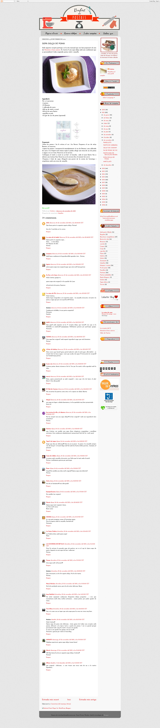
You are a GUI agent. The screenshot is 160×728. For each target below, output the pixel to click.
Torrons (102, 284)
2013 (103, 171)
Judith (48, 322)
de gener (107, 115)
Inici (69, 700)
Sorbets (102, 279)
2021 (103, 193)
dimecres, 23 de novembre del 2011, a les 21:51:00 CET (73, 293)
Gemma (48, 428)
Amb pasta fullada (106, 232)
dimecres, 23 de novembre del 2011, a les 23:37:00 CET (67, 400)
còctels (102, 244)
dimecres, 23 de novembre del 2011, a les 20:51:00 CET (69, 253)
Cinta (48, 481)
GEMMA (49, 517)
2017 (103, 182)
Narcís (48, 502)
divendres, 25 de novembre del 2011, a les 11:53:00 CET (67, 560)
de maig (106, 126)
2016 (103, 179)
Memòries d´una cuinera (52, 50)
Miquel (48, 400)
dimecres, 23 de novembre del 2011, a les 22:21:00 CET (69, 364)
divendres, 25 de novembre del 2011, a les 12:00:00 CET (68, 571)
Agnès (48, 264)
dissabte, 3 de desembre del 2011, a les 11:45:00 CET (66, 663)
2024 (104, 199)
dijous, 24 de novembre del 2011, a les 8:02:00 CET (66, 428)
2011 (103, 112)
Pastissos (102, 272)
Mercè (48, 650)
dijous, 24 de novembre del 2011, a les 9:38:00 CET (72, 456)
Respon (48, 231)
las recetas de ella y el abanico (55, 412)
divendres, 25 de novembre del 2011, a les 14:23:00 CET (72, 594)
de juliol (106, 132)
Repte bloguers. (105, 277)
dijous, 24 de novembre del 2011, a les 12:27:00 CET (65, 481)
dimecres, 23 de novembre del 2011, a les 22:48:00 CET (75, 389)
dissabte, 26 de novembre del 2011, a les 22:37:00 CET (67, 619)
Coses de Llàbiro (51, 456)
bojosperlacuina (51, 491)
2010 (103, 109)
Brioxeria (103, 241)
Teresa (48, 560)
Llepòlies (60, 213)
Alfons (48, 663)
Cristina (111, 69)
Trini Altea (49, 609)
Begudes (102, 234)
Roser (48, 468)
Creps (101, 248)
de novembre (108, 140)
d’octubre (107, 137)
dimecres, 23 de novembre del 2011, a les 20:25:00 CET (66, 223)
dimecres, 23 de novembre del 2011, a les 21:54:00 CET (67, 308)
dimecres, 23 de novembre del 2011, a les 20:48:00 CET (76, 237)
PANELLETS (107, 142)
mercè (48, 376)
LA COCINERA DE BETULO (55, 544)
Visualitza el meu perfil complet (107, 73)
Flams (102, 253)
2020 (104, 191)
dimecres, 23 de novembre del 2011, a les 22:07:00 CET (67, 322)
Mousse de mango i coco (109, 314)
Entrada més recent (50, 700)
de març (106, 120)
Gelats (102, 258)
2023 (104, 196)
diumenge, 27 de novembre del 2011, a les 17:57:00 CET (69, 639)
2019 (103, 188)
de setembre (108, 134)
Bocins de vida (104, 239)
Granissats (103, 260)
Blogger (106, 715)
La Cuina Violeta (51, 531)
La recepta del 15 (105, 328)
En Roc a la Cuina (51, 275)
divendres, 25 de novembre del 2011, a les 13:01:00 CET (72, 583)
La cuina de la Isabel (52, 237)
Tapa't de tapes (51, 441)
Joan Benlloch (50, 594)
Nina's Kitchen (50, 583)
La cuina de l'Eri (51, 293)
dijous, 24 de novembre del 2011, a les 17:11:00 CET (71, 491)
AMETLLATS (107, 161)
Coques (102, 246)
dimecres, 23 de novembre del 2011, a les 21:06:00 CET (67, 264)
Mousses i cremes (105, 265)
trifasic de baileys (51, 349)
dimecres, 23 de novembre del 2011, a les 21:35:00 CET (74, 275)
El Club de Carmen (52, 389)
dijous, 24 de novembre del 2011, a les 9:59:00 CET (65, 468)
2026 (104, 205)
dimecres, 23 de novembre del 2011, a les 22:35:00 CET (67, 376)
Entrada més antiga (87, 700)
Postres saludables (105, 275)
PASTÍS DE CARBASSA (110, 145)
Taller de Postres (105, 333)
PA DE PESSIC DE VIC (110, 150)
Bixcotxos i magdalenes (107, 237)
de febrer (107, 118)
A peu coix (49, 364)
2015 (103, 177)
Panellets (103, 270)
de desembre (108, 165)
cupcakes (103, 251)
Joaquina (49, 253)
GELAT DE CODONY (110, 148)
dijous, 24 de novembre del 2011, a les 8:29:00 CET (71, 441)
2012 (103, 168)
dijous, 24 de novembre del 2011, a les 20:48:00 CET (66, 502)
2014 (103, 174)
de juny (106, 129)
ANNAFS (49, 639)
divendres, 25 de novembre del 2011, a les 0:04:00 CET (74, 531)
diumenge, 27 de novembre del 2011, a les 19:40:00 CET (67, 650)
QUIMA (48, 337)
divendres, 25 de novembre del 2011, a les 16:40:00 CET (70, 609)
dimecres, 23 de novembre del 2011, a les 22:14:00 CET (74, 349)
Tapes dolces (104, 282)
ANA (47, 223)
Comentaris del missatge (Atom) (61, 704)
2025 (104, 202)
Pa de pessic (104, 268)
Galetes (102, 256)
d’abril (106, 123)
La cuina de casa (107, 312)
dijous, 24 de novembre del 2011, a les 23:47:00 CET (68, 517)
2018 (103, 185)
